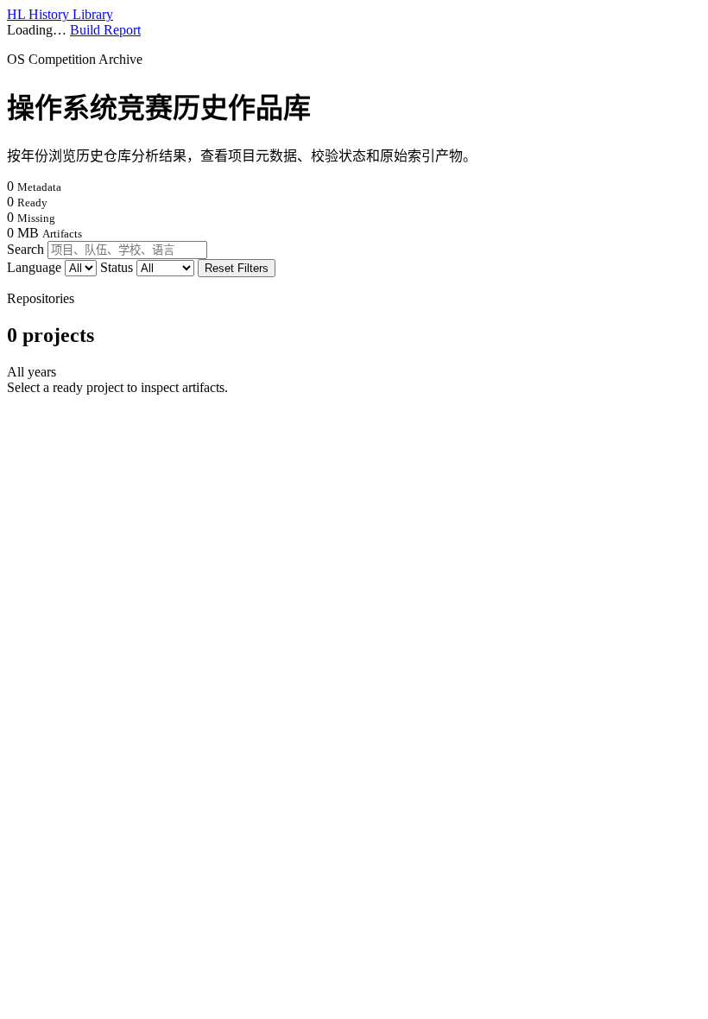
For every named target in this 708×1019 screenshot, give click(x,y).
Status (118, 267)
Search (25, 249)
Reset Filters (237, 268)
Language (36, 267)
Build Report (105, 29)
